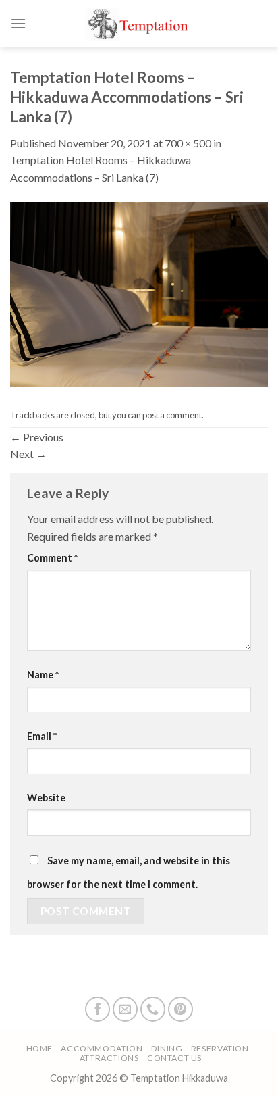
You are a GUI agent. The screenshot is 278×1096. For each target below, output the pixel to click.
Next (28, 453)
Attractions (109, 1058)
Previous (36, 436)
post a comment (172, 414)
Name (43, 674)
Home (39, 1048)
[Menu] (18, 23)
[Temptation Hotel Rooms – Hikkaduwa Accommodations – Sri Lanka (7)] (139, 293)
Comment (52, 558)
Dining (167, 1048)
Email (42, 736)
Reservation (220, 1048)
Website (46, 797)
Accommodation (101, 1048)
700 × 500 (188, 142)
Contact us (174, 1058)
